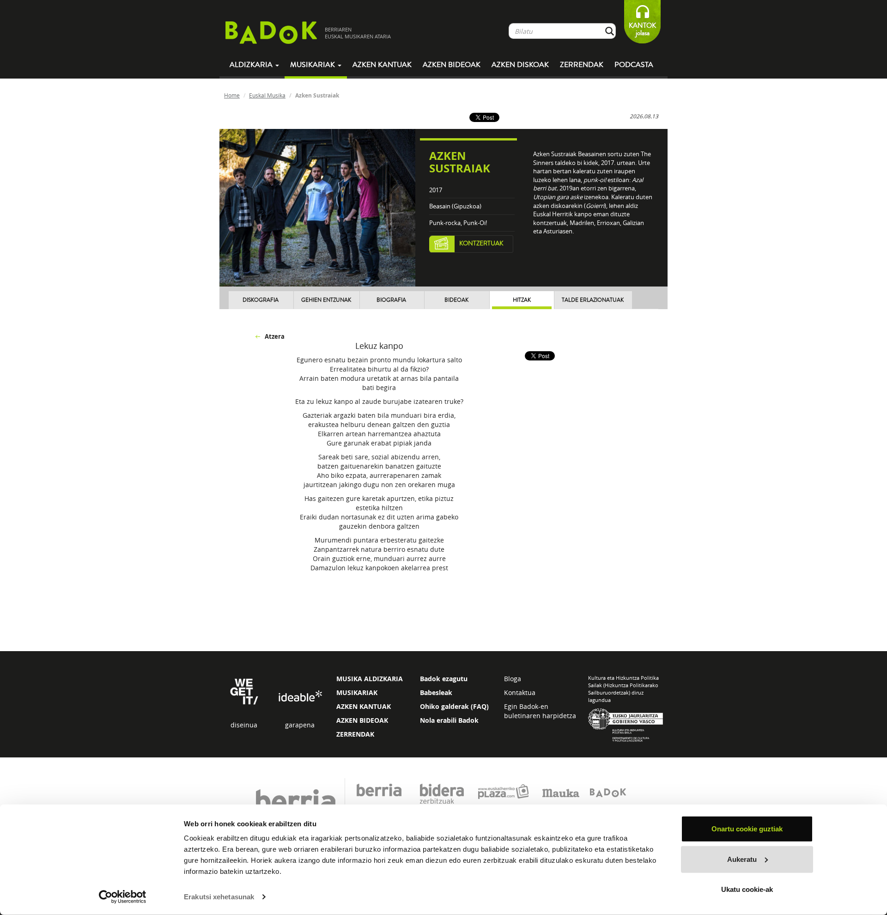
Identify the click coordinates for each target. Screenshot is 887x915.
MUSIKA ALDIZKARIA (369, 678)
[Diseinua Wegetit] (244, 690)
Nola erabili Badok (449, 720)
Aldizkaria (252, 65)
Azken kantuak (382, 65)
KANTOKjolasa (642, 29)
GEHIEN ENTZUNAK (326, 300)
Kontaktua (519, 692)
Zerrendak (581, 65)
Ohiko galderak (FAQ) (454, 706)
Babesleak (436, 692)
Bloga (512, 678)
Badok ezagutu (444, 678)
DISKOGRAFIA (261, 300)
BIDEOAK (456, 300)
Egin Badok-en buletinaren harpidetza (540, 711)
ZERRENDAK (355, 734)
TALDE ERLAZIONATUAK (593, 300)
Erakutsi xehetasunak (219, 897)
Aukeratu (742, 859)
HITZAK (522, 300)
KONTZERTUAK (481, 243)
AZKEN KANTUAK (363, 706)
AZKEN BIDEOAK (362, 720)
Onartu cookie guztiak (747, 829)
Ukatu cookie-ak (747, 889)
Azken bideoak (451, 65)
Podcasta (633, 65)
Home (232, 95)
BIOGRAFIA (391, 300)
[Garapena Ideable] (300, 696)
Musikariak (313, 65)
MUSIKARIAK (356, 692)
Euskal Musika (267, 95)
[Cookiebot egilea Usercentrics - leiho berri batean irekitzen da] (122, 897)
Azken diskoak (520, 65)
